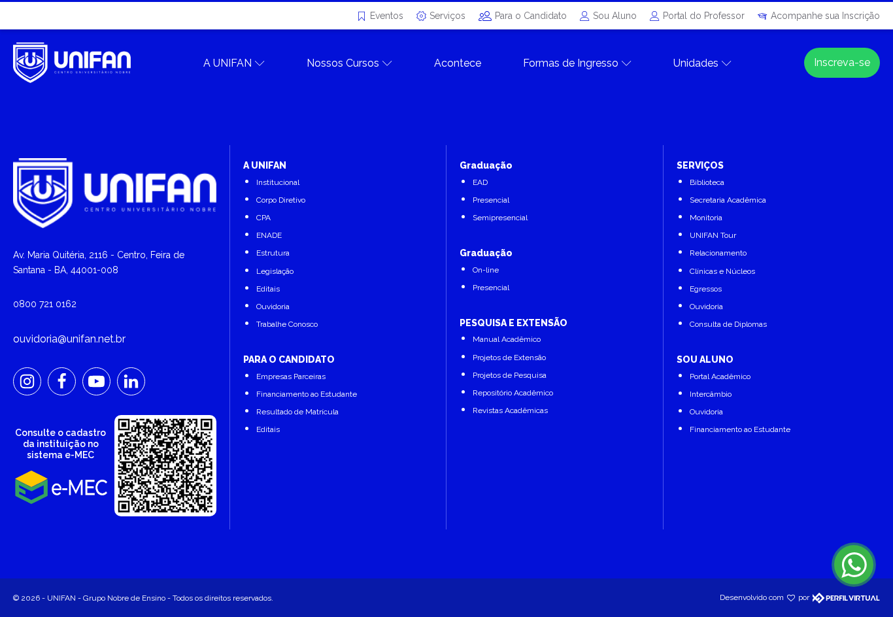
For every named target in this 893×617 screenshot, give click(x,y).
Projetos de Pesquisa (510, 375)
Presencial (491, 200)
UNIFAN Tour (713, 235)
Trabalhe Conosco (287, 324)
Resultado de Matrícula (297, 411)
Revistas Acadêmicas (510, 410)
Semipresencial (500, 217)
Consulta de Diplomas (728, 324)
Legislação (275, 271)
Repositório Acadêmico (513, 392)
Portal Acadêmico (720, 376)
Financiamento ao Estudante (306, 394)
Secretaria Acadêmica (728, 200)
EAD (480, 182)
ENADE (269, 235)
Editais (268, 288)
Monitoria (706, 217)
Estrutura (273, 253)
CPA (263, 217)
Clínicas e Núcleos (722, 271)
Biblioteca (707, 182)
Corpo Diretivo (280, 200)
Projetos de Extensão (509, 357)
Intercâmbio (711, 394)
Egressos (706, 288)
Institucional (277, 182)
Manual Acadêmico (507, 339)
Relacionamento (718, 253)
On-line (486, 270)
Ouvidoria (273, 306)
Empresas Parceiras (291, 376)
